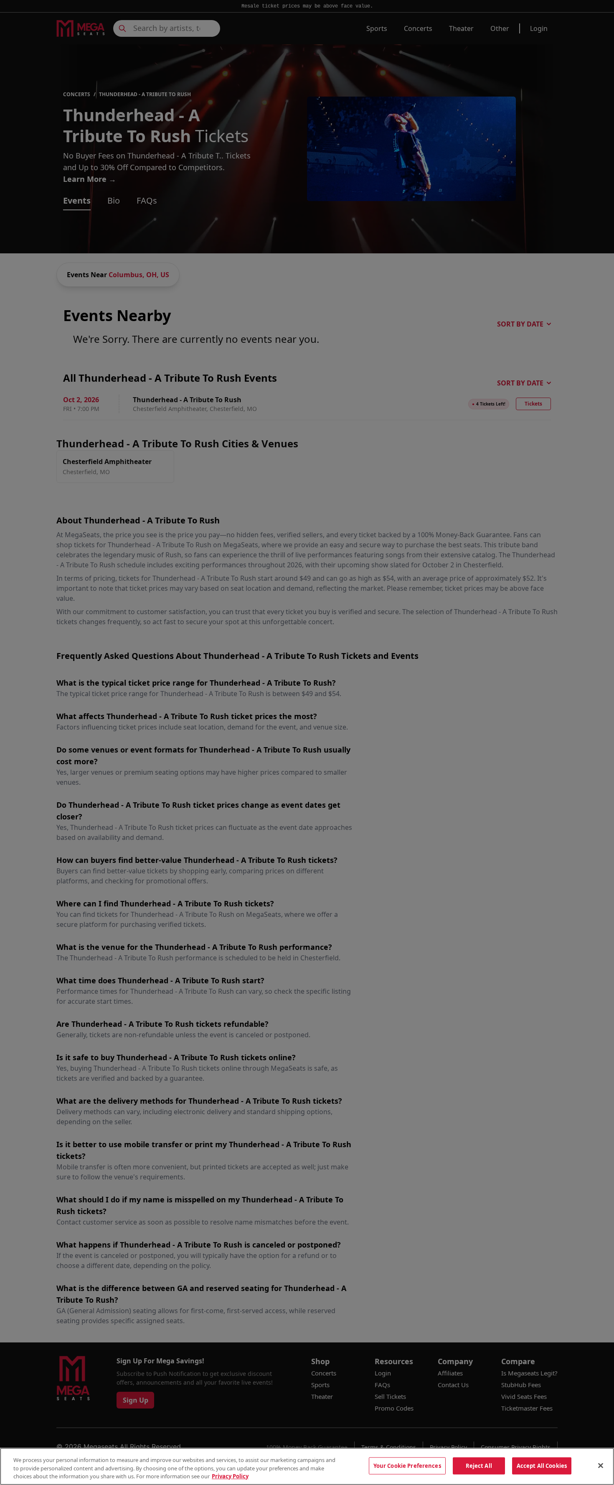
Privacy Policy (230, 1476)
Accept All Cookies (542, 1465)
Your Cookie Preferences (407, 1465)
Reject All (479, 1465)
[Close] (600, 1465)
